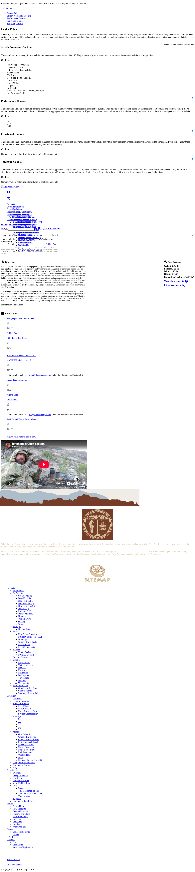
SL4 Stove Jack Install (28, 742)
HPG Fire (11, 217)
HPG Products (19, 809)
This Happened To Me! (28, 232)
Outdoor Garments (21, 657)
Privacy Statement (15, 864)
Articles (16, 732)
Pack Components (26, 647)
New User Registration (23, 847)
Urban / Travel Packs (27, 642)
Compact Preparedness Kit (30, 250)
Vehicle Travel (24, 619)
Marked (21, 788)
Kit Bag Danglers (26, 629)
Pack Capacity (24, 708)
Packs (15, 631)
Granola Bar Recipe (27, 737)
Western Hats (24, 245)
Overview (17, 209)
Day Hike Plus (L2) (27, 606)
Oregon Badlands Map (28, 739)
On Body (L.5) (25, 596)
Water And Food (25, 665)
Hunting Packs (25, 639)
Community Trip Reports (24, 801)
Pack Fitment (24, 706)
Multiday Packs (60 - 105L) (30, 637)
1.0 (19, 721)
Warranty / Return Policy (29, 693)
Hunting (16, 232)
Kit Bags (17, 626)
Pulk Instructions (25, 242)
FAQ (15, 767)
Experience (12, 209)
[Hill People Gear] (10, 187)
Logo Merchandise (21, 683)
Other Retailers (25, 690)
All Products (18, 206)
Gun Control (24, 734)
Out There (17, 819)
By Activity (18, 593)
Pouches (16, 649)
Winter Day (23, 608)
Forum (10, 212)
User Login (18, 224)
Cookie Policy (13, 13)
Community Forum (21, 765)
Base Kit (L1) (24, 598)
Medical (22, 667)
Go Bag (21, 621)
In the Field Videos (21, 783)
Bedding (22, 680)
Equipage (17, 716)
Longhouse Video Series (24, 762)
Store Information (20, 685)
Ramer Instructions (26, 747)
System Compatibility (28, 714)
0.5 (19, 719)
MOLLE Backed (26, 655)
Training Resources (21, 701)
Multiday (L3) (24, 611)
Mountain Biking (26, 603)
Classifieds (17, 821)
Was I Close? (24, 237)
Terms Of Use (13, 859)
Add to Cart (51, 244)
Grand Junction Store (27, 688)
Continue (7, 8)
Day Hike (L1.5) (25, 601)
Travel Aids (23, 678)
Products (11, 204)
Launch (16, 219)
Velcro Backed (25, 652)
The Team (17, 778)
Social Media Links (21, 217)
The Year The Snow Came (30, 235)
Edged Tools (24, 662)
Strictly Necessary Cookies (19, 16)
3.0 (19, 729)
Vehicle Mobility (20, 816)
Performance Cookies (16, 18)
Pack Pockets (24, 644)
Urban (21, 624)
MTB (20, 248)
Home (4, 224)
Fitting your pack (174, 285)
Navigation (23, 673)
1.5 (19, 724)
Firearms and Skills (21, 222)
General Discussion (21, 219)
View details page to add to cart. (21, 355)
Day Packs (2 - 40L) (27, 634)
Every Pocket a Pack (27, 711)
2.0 (19, 726)
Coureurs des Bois (21, 780)
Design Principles (20, 775)
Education (11, 206)
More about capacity (176, 281)
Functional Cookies (15, 21)
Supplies (16, 660)
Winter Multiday (25, 613)
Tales (15, 785)
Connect (10, 214)
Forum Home (19, 214)
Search (40, 229)
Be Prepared (23, 675)
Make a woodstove (26, 240)
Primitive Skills (19, 235)
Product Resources (21, 703)
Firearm (21, 670)
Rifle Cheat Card (26, 744)
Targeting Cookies (15, 23)
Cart (14, 222)
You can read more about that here (132, 551)
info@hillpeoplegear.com (40, 375)
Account (11, 219)
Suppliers (17, 798)
